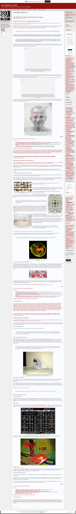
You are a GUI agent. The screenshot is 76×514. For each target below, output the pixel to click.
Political (73, 219)
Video (67, 175)
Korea (74, 155)
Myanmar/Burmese (59, 303)
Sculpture (73, 220)
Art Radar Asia (9, 5)
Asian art (69, 122)
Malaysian (45, 303)
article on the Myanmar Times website (42, 187)
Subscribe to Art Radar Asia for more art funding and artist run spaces (24, 494)
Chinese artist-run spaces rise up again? (21, 493)
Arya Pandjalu (51, 304)
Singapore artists (19, 309)
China (72, 125)
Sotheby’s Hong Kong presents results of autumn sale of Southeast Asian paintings (70, 91)
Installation (68, 211)
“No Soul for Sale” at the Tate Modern (44, 340)
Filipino (29, 499)
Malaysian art (56, 307)
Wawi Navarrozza (23, 310)
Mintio (42, 191)
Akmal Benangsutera (39, 304)
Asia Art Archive (72, 121)
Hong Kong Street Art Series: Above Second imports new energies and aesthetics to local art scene (70, 76)
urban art (67, 174)
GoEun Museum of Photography (37, 284)
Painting (68, 161)
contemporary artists (57, 305)
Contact (43, 9)
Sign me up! (68, 260)
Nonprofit (37, 499)
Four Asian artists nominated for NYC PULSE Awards (23, 146)
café (36, 405)
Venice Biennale (71, 174)
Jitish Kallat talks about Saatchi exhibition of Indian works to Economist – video (70, 84)
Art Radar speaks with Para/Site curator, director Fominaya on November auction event (70, 67)
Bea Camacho (23, 281)
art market (68, 116)
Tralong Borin (58, 309)
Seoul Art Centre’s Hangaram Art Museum (42, 166)
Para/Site (71, 161)
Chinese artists (69, 128)
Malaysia (52, 307)
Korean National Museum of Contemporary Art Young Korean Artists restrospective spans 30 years (30, 294)
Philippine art (34, 308)
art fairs (68, 114)
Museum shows (69, 216)
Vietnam (14, 310)
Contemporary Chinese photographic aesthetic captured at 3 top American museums (69, 61)
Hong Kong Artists (70, 146)
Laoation (41, 303)
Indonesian (33, 303)
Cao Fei (69, 124)
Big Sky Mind (44, 474)
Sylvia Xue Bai (53, 501)
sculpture (69, 167)
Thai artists (38, 309)
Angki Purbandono (23, 233)
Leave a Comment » (43, 310)
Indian (71, 210)
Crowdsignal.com (68, 193)
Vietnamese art (18, 310)
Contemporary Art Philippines (55, 31)
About (5, 9)
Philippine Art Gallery (32, 501)
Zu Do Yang (56, 264)
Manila (35, 499)
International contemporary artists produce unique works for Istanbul (70, 71)
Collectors (68, 134)
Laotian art (23, 307)
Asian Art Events (10, 9)
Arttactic (67, 121)
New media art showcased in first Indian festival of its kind (70, 65)
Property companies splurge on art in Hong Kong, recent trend (25, 492)
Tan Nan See (28, 309)
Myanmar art (22, 308)
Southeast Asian (20, 288)
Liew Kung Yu (48, 307)
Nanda (31, 308)
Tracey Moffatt (40, 74)
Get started (47, 1)
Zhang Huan (71, 178)
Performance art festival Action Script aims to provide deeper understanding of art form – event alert (70, 81)
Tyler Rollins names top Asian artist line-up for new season (28, 17)
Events (67, 206)
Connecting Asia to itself (22, 303)
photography (69, 164)
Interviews (68, 212)
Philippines (38, 308)
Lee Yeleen (45, 265)
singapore (73, 167)
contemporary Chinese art (69, 140)
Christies (69, 132)
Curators (73, 204)
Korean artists (17, 307)
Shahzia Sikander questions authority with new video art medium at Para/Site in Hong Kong (70, 236)
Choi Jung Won (45, 305)
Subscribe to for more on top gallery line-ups (22, 148)
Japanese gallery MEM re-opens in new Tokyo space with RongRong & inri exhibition (70, 74)
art (70, 110)
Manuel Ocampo (28, 34)
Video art (71, 175)
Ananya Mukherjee (69, 108)
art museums (72, 117)
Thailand (49, 309)
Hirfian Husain (49, 306)
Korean (39, 303)
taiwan (70, 171)
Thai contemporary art (44, 309)
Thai (28, 304)
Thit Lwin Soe (53, 309)
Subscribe (34, 9)
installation (69, 149)
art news (68, 118)
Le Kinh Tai (36, 307)
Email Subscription (70, 250)
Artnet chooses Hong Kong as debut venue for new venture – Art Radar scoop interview (70, 89)
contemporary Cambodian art (17, 306)
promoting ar (20, 138)
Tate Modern (58, 501)
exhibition (68, 143)
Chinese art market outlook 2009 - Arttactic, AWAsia (70, 234)
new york (73, 160)
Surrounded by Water (47, 501)
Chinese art (70, 127)
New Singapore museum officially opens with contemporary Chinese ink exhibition (70, 246)
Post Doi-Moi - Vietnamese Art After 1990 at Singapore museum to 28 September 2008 (70, 241)
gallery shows (32, 138)
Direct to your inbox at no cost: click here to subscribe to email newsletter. (70, 15)
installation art (70, 150)
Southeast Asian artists (26, 138)
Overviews (41, 499)
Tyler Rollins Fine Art (38, 41)
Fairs (71, 206)
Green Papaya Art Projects (20, 340)
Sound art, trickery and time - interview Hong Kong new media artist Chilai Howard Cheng (70, 226)
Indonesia (53, 306)
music (43, 405)
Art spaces (17, 499)
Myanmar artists (26, 308)
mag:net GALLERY (16, 403)
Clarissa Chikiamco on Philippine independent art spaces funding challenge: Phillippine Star (36, 314)
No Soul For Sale (18, 501)
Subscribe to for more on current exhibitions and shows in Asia (25, 298)
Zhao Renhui (33, 310)
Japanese (73, 212)
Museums (71, 215)
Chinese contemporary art (70, 131)
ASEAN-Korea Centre (25, 165)
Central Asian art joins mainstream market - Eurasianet (69, 230)
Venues (67, 221)
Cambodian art (34, 305)
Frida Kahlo (28, 265)
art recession (69, 120)
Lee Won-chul (40, 307)
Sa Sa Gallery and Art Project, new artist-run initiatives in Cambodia (26, 490)
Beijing (67, 124)
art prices (72, 118)
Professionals (68, 220)
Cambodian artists (39, 305)
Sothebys (68, 168)
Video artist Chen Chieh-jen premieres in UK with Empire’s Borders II (70, 79)
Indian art (68, 147)
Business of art (69, 199)
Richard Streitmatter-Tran (41, 219)
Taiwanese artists (70, 172)
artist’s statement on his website (37, 222)
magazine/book (39, 405)
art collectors (69, 112)
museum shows (30, 288)
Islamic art (69, 152)
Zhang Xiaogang (69, 179)
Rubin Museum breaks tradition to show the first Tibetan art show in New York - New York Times (70, 243)
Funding (32, 499)
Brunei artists (18, 305)
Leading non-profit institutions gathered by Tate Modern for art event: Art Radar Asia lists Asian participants (32, 489)
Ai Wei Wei (67, 107)
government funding (45, 500)
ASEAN (55, 304)
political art (68, 165)
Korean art (68, 156)
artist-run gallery (20, 500)
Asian (17, 303)
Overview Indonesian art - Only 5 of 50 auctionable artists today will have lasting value (70, 232)
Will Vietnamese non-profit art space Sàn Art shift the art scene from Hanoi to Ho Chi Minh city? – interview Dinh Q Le (33, 491)
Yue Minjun (68, 176)
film (44, 405)
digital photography (26, 306)
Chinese (69, 202)
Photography (69, 219)
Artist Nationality (68, 197)
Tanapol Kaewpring (52, 281)
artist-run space (25, 500)
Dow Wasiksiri (58, 218)
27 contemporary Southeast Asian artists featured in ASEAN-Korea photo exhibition (28, 142)
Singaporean (20, 304)
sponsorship (42, 501)
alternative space (52, 499)
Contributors (17, 9)
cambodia (29, 305)
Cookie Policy (42, 512)
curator (72, 140)
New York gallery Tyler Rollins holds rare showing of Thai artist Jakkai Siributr (27, 144)
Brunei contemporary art (24, 305)
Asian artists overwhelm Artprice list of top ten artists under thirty (70, 69)
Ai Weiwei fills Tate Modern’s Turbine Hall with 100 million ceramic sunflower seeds (70, 64)
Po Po (52, 177)
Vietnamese (31, 304)
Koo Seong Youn (19, 264)
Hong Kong (69, 209)
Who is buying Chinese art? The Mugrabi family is (70, 228)
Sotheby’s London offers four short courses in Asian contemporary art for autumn (70, 87)
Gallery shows (69, 207)
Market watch (69, 214)
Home (2, 9)
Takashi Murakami (70, 173)
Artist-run (21, 499)
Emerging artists (70, 141)
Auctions (71, 198)
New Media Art (68, 160)
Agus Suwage (33, 99)
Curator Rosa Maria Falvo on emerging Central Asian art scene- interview (70, 239)
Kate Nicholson (69, 154)
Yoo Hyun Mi (29, 310)
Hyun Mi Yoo (25, 264)
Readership (29, 9)
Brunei (14, 305)
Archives (39, 9)
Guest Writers (23, 9)
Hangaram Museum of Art (43, 306)
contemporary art (70, 137)
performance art (69, 162)
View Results (70, 51)
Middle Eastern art (70, 159)
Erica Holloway (36, 306)
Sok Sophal (24, 309)
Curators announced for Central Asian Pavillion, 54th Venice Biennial (70, 59)
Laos (21, 307)
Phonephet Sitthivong (43, 308)
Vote (70, 49)
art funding (58, 499)
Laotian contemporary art (30, 307)
